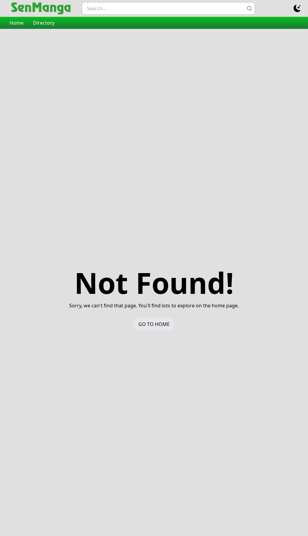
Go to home (154, 324)
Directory (43, 23)
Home (16, 23)
